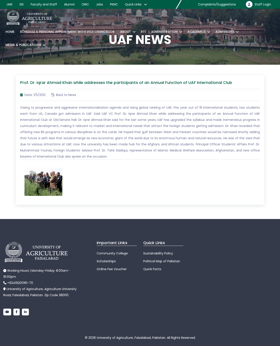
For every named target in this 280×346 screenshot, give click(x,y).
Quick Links (133, 4)
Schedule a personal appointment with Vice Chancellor (67, 32)
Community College (112, 253)
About (125, 32)
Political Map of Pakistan (161, 261)
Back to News (65, 95)
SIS (21, 4)
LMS (9, 4)
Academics (196, 32)
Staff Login (263, 4)
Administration (164, 32)
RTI (143, 32)
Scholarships (106, 261)
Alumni (69, 4)
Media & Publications (23, 45)
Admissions (224, 32)
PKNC (114, 4)
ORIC (85, 4)
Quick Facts (152, 269)
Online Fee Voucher (112, 269)
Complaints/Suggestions (217, 4)
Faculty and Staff (44, 4)
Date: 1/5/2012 (35, 95)
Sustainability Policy (158, 253)
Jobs (99, 4)
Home (9, 32)
